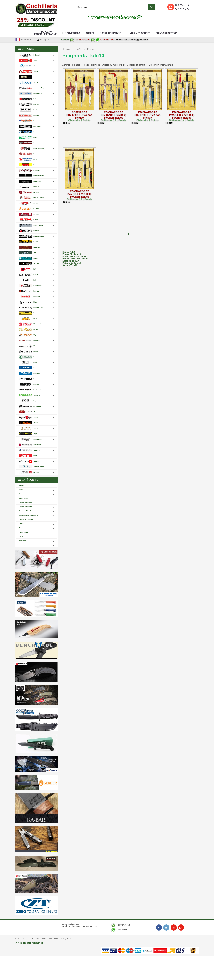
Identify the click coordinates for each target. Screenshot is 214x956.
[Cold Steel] (36, 719)
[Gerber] (36, 782)
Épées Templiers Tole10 (75, 258)
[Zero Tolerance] (36, 905)
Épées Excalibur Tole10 (74, 256)
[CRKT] (36, 743)
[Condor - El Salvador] (36, 584)
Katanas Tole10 (70, 261)
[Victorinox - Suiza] (36, 559)
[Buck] (36, 694)
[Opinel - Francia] (36, 608)
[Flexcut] (36, 629)
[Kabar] (36, 808)
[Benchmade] (36, 650)
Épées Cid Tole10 (71, 254)
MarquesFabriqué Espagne (45, 33)
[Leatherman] (36, 839)
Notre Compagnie (110, 33)
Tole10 (78, 49)
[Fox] (36, 764)
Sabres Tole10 (69, 265)
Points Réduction (166, 33)
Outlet (89, 33)
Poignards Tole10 (71, 263)
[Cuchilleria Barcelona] (36, 8)
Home (67, 49)
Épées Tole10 (69, 252)
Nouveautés (72, 33)
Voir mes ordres (140, 33)
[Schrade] (36, 863)
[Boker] (36, 672)
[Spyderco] (36, 883)
